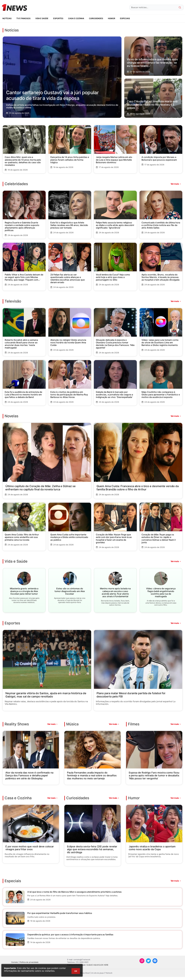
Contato (14, 962)
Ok (75, 971)
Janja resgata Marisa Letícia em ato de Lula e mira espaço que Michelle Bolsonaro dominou (114, 160)
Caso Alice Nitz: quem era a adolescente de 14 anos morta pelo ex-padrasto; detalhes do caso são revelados (23, 161)
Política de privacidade (29, 962)
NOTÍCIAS (7, 18)
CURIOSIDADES (96, 18)
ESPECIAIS (125, 18)
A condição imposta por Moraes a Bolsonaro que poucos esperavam (159, 158)
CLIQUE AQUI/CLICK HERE (97, 965)
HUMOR (111, 18)
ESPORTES (58, 18)
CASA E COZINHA (76, 18)
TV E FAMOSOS (23, 18)
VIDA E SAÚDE (41, 18)
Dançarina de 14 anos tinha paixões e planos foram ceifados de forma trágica (69, 160)
